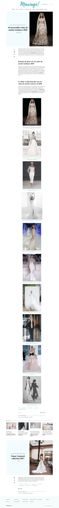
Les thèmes (47, 499)
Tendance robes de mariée (23, 432)
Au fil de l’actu (8, 499)
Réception (7, 501)
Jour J (31, 431)
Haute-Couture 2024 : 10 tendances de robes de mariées (34, 434)
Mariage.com (9, 505)
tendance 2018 (33, 52)
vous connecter (23, 493)
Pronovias (41, 72)
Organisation (8, 431)
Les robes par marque (15, 453)
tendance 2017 (28, 485)
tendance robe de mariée (22, 409)
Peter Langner (34, 91)
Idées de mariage (40, 499)
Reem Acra (41, 88)
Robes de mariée (9, 432)
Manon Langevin (18, 32)
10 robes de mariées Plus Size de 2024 (47, 434)
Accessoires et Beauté (25, 501)
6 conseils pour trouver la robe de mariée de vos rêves (11, 434)
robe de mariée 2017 (21, 485)
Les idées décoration (16, 501)
